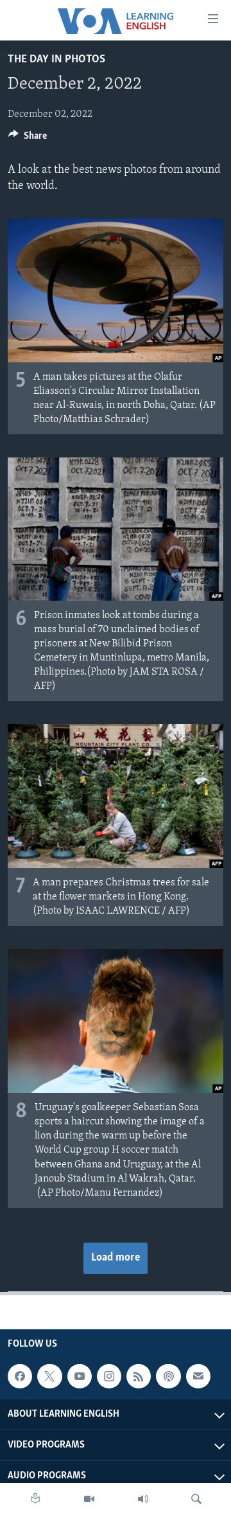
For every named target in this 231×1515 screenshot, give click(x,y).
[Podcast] (168, 1376)
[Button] (27, 139)
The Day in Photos (56, 60)
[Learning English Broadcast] (143, 1499)
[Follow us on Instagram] (109, 1376)
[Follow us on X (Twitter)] (49, 1376)
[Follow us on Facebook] (20, 1376)
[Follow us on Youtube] (79, 1376)
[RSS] (138, 1376)
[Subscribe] (198, 1376)
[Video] (89, 1499)
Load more (115, 1258)
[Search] (196, 1499)
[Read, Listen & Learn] (35, 1499)
